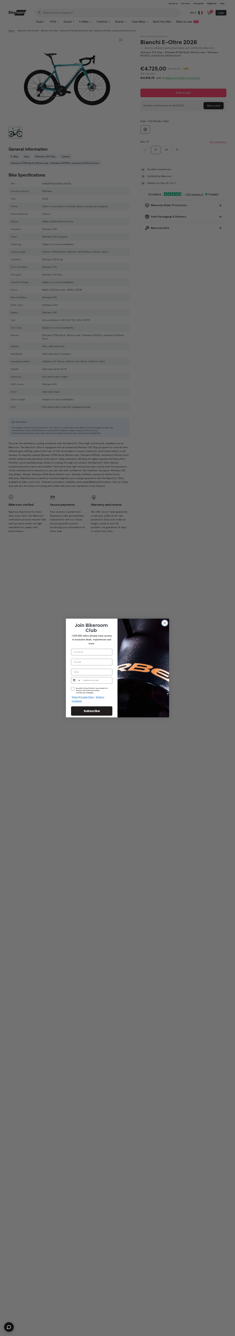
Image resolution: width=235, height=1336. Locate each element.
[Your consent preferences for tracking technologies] (231, 1002)
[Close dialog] (165, 623)
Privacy (75, 697)
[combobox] (76, 680)
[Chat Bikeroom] (9, 1327)
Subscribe (92, 711)
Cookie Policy (87, 697)
